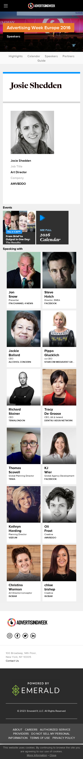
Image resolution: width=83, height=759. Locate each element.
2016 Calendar (50, 236)
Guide (41, 60)
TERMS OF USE (40, 737)
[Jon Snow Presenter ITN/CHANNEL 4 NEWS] (24, 270)
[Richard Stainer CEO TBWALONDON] (24, 387)
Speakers (51, 56)
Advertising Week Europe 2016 (38, 27)
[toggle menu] (6, 6)
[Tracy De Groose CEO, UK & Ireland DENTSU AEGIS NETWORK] (59, 387)
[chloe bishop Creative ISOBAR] (59, 563)
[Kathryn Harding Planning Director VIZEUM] (24, 504)
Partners (69, 56)
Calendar (33, 56)
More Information (37, 755)
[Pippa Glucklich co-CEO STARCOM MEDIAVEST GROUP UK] (59, 328)
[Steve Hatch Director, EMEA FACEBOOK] (59, 270)
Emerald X (32, 710)
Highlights (16, 56)
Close (53, 755)
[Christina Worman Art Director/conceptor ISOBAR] (24, 563)
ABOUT (17, 729)
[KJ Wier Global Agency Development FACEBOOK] (59, 446)
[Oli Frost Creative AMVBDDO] (59, 504)
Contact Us (12, 660)
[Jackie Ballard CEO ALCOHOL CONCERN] (24, 328)
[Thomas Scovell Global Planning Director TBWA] (24, 446)
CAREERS (31, 729)
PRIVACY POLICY (64, 737)
